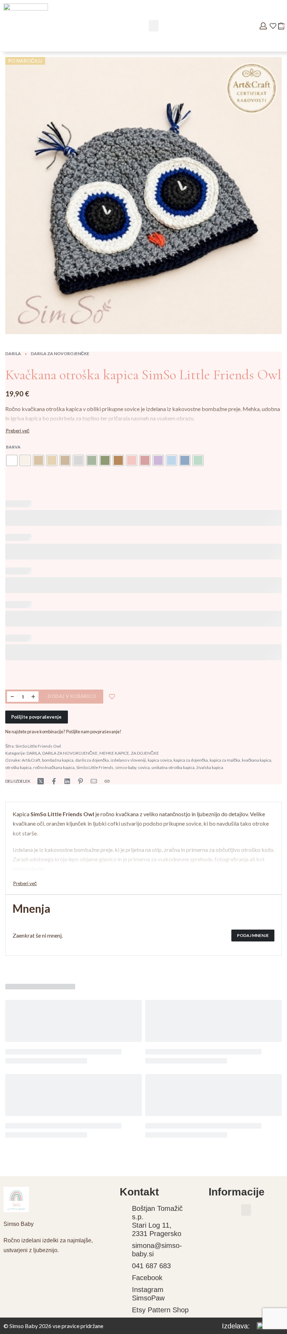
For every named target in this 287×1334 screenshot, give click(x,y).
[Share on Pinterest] (80, 781)
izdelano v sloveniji (128, 760)
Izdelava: (236, 1326)
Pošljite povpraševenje (36, 717)
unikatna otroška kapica (173, 767)
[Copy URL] (107, 781)
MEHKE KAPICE (114, 753)
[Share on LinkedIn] (67, 781)
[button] (154, 25)
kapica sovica (160, 760)
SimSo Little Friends (94, 767)
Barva (13, 447)
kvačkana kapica (256, 760)
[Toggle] (17, 431)
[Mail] (94, 781)
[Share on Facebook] (54, 781)
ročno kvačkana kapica (54, 767)
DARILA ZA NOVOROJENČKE (60, 353)
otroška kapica (18, 767)
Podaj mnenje (253, 935)
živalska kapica (209, 767)
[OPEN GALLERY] (143, 195)
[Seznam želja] (111, 697)
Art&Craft (31, 760)
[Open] (273, 26)
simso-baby (125, 767)
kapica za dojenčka (191, 760)
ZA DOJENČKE (145, 753)
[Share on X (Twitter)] (40, 781)
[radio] (12, 460)
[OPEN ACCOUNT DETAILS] (263, 26)
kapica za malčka (225, 760)
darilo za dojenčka (92, 760)
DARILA (13, 353)
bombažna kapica (58, 760)
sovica (144, 767)
